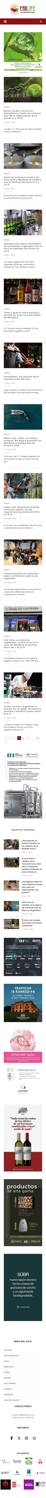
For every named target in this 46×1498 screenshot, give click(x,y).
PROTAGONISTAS (11, 1355)
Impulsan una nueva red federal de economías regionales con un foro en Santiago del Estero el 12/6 (23, 247)
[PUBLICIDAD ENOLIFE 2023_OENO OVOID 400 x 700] (23, 1181)
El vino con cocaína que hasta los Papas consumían (32, 923)
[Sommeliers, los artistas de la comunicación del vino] (23, 355)
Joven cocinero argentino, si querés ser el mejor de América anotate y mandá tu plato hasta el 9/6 (22, 710)
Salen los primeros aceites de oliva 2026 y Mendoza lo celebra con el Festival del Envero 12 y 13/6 (22, 181)
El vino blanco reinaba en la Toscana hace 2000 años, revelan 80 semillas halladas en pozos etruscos (32, 865)
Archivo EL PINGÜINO (23, 830)
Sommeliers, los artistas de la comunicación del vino (21, 377)
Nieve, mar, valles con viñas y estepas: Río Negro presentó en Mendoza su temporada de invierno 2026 (22, 442)
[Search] (41, 21)
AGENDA (7, 1378)
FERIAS (7, 1372)
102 (37, 738)
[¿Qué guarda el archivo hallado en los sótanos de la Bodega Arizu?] (11, 844)
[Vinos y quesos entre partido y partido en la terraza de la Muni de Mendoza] (23, 291)
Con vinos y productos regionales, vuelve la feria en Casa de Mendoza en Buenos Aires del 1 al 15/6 (21, 644)
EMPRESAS (8, 1394)
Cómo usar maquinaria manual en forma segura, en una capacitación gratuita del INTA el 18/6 (21, 511)
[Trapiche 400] (23, 985)
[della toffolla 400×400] (23, 939)
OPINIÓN (8, 1389)
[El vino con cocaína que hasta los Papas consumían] (11, 924)
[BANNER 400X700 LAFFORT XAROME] (23, 1031)
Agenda (7, 107)
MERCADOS (9, 1366)
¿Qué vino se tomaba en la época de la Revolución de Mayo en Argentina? (32, 906)
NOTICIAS (8, 1350)
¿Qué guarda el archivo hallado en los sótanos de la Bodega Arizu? (31, 844)
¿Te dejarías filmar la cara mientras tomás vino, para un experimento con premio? (32, 887)
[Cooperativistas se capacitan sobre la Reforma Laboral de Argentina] (23, 552)
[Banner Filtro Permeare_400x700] (23, 753)
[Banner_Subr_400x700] (23, 1255)
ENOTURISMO (10, 1383)
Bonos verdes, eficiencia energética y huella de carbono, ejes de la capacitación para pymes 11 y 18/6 (23, 114)
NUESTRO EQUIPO (12, 1400)
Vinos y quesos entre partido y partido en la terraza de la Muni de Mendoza (22, 315)
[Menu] (5, 21)
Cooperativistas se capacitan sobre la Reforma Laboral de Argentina (21, 576)
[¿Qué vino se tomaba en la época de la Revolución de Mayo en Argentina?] (11, 906)
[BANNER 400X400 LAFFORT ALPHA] (23, 33)
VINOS (6, 1361)
